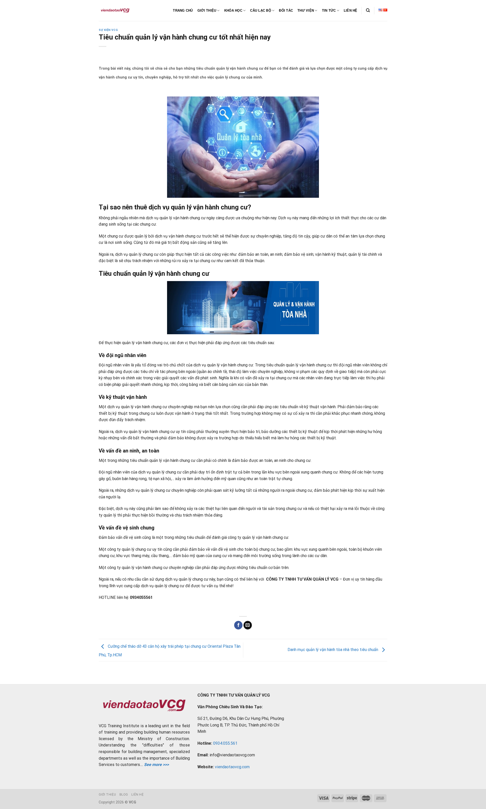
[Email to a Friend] (248, 625)
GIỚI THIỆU (206, 10)
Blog (123, 794)
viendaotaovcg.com (232, 766)
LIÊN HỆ (350, 10)
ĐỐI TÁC (286, 10)
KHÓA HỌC (233, 10)
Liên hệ (137, 794)
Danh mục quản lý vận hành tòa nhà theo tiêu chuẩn (333, 649)
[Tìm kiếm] (368, 10)
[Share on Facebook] (238, 625)
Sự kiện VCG (108, 30)
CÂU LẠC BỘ (260, 10)
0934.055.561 (225, 743)
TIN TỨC (329, 10)
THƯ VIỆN (305, 10)
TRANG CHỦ (183, 10)
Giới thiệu (107, 794)
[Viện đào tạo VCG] (115, 10)
